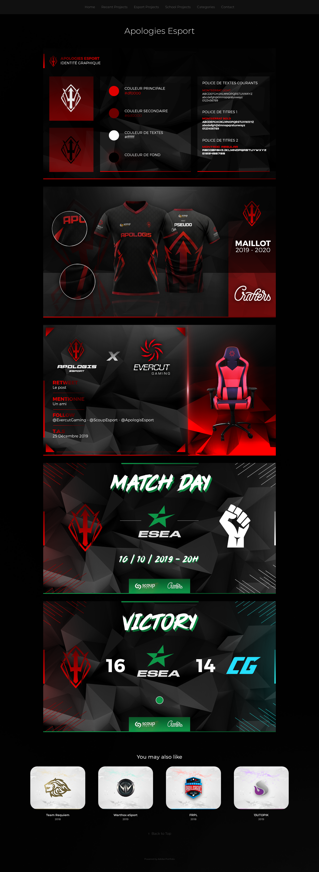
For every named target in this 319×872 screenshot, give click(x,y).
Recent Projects (114, 7)
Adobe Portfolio (166, 859)
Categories (206, 7)
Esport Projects (146, 7)
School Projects (178, 7)
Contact (227, 7)
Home (90, 7)
